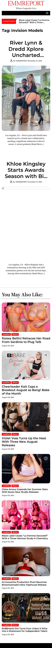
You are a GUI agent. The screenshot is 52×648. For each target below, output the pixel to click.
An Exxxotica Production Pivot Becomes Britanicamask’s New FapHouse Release (24, 583)
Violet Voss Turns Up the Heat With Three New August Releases (24, 441)
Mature (15, 334)
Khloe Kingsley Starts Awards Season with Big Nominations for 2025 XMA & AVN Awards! (26, 179)
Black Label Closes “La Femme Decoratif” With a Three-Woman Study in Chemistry (34, 22)
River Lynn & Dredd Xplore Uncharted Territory (26, 52)
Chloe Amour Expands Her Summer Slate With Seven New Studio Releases (25, 490)
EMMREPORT (21, 60)
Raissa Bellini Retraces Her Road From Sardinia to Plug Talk (26, 340)
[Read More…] (37, 144)
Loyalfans (6, 334)
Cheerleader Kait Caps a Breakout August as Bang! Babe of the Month (25, 390)
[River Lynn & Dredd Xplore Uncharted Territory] (26, 98)
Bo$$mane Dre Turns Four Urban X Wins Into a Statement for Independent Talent (24, 630)
